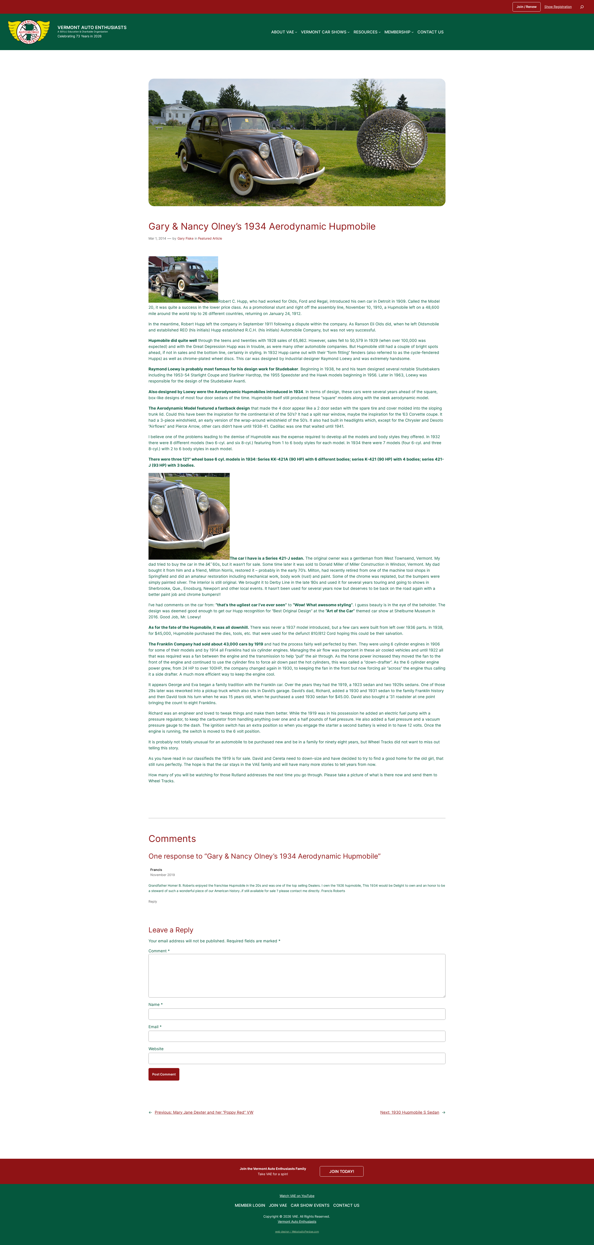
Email (155, 1026)
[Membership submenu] (412, 32)
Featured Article (210, 238)
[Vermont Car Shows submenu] (348, 32)
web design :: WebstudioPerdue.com (297, 1231)
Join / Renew (527, 7)
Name (155, 1004)
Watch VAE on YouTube (297, 1196)
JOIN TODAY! (341, 1171)
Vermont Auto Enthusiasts (92, 27)
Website (156, 1048)
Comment (159, 951)
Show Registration (558, 7)
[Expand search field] (581, 7)
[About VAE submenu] (296, 32)
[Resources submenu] (379, 32)
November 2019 (162, 875)
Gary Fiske (186, 238)
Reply (152, 901)
